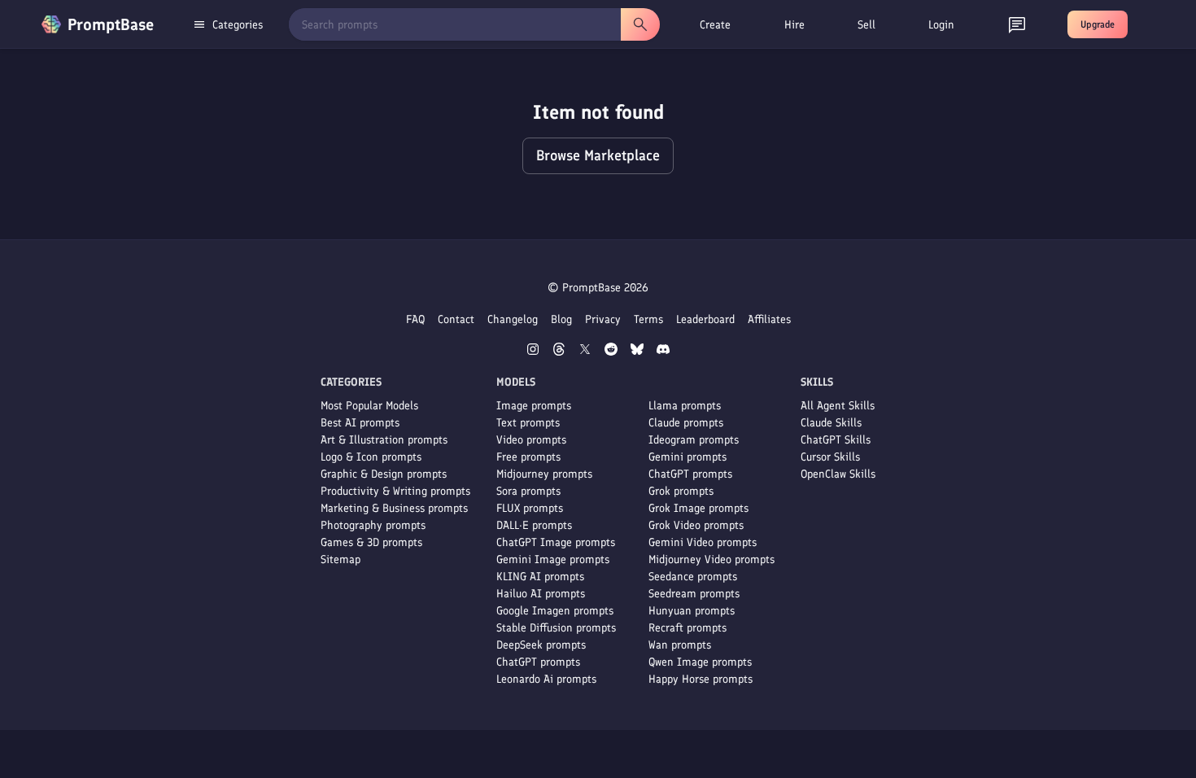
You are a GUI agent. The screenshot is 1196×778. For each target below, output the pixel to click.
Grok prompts (681, 491)
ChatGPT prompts (538, 662)
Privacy (603, 319)
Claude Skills (831, 423)
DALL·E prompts (534, 525)
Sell (866, 25)
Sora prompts (528, 491)
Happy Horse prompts (700, 679)
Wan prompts (679, 645)
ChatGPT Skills (836, 440)
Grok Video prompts (696, 525)
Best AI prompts (360, 423)
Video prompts (531, 440)
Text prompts (528, 423)
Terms (648, 319)
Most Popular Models (369, 406)
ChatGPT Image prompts (555, 542)
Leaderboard (705, 319)
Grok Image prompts (698, 508)
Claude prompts (685, 423)
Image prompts (533, 406)
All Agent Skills (838, 406)
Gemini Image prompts (552, 559)
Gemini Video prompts (702, 542)
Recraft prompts (687, 628)
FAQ (415, 319)
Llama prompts (684, 406)
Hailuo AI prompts (540, 594)
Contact (456, 319)
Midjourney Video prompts (711, 559)
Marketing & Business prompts (394, 508)
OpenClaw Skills (838, 474)
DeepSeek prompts (541, 645)
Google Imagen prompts (554, 611)
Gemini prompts (687, 457)
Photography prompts (373, 525)
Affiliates (769, 319)
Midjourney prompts (544, 474)
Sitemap (340, 559)
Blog (561, 319)
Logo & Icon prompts (371, 457)
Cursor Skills (830, 457)
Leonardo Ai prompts (546, 679)
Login (941, 25)
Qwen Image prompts (700, 662)
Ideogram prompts (693, 440)
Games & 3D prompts (371, 542)
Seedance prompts (692, 577)
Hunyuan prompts (691, 611)
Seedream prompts (694, 594)
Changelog (512, 319)
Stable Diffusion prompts (556, 628)
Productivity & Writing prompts (395, 491)
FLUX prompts (529, 508)
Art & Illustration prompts (384, 440)
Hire (794, 25)
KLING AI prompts (540, 577)
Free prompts (528, 457)
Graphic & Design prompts (384, 474)
